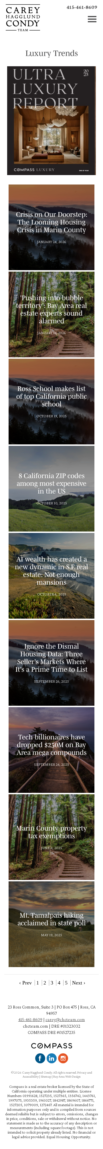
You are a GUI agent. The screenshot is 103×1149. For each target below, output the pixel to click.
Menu (92, 19)
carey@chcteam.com (65, 1019)
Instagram (63, 1058)
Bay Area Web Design (67, 1076)
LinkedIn (52, 1058)
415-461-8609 (81, 7)
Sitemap (46, 1076)
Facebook (40, 1058)
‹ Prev (25, 983)
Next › (78, 983)
